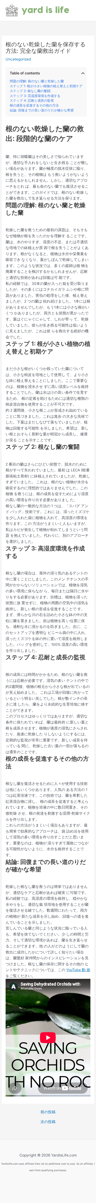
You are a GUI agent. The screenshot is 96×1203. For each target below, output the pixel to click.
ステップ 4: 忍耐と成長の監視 (32, 100)
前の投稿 (48, 1112)
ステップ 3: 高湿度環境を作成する (35, 96)
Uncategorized (18, 59)
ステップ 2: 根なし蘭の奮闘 (30, 91)
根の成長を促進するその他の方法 (34, 105)
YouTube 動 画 (78, 970)
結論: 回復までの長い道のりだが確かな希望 (42, 110)
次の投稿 (48, 1122)
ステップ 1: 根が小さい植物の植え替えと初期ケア (46, 86)
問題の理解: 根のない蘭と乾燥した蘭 (37, 81)
